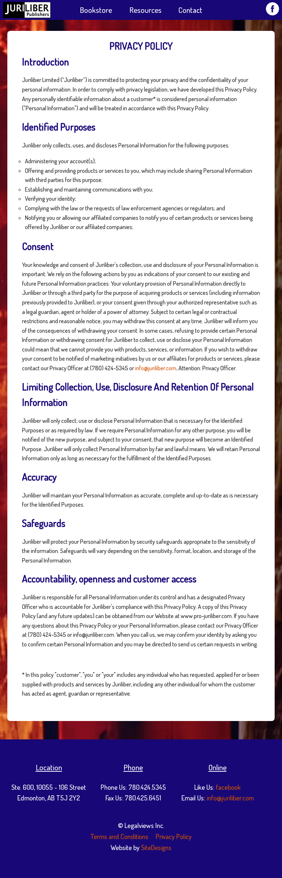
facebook (228, 787)
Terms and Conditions (119, 836)
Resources (145, 10)
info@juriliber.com (155, 368)
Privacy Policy (173, 836)
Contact (190, 10)
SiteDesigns (156, 847)
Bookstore (96, 10)
